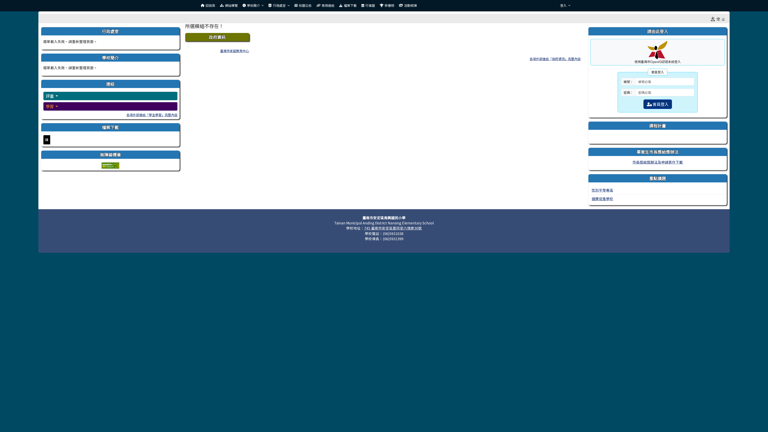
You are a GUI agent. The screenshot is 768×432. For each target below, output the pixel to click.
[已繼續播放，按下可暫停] (46, 140)
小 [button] (723, 19)
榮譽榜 (389, 5)
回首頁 (210, 5)
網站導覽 (231, 5)
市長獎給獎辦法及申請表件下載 (657, 162)
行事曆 (370, 5)
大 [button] (713, 18)
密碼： (628, 92)
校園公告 (305, 5)
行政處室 (279, 5)
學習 (50, 106)
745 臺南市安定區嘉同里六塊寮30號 (393, 228)
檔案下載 (350, 5)
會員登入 (660, 104)
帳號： (628, 81)
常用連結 (328, 5)
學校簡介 (253, 5)
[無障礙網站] (110, 164)
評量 (50, 96)
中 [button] (718, 18)
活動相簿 (410, 5)
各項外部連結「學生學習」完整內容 (152, 114)
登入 (563, 5)
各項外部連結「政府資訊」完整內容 (555, 58)
